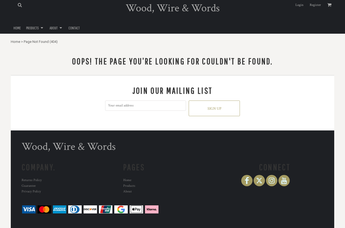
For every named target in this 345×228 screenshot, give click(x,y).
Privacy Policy (31, 191)
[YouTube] (284, 180)
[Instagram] (271, 180)
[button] (20, 5)
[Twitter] (259, 180)
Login (299, 5)
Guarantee (29, 186)
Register (315, 5)
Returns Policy (32, 180)
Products (129, 186)
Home (15, 42)
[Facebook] (247, 180)
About (127, 191)
